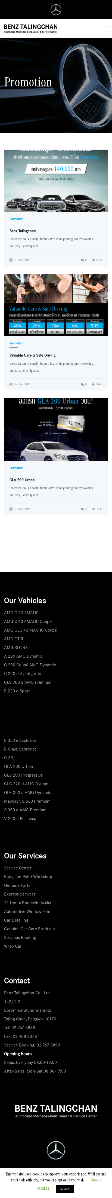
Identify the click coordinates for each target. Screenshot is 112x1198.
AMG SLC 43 (16, 647)
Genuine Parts (17, 885)
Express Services (20, 894)
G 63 (8, 757)
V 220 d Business (20, 818)
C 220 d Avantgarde (22, 673)
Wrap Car (12, 946)
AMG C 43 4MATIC (21, 612)
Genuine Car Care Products (29, 928)
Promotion (16, 219)
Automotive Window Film (27, 911)
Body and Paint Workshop (28, 876)
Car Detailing (16, 920)
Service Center (18, 868)
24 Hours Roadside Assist (27, 902)
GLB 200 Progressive (23, 775)
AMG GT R (13, 638)
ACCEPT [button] (64, 1189)
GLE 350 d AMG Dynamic (27, 792)
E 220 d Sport (17, 690)
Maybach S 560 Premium (27, 801)
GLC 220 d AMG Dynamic (28, 783)
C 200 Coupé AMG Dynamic (30, 664)
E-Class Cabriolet (20, 749)
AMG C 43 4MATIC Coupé (28, 621)
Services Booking (20, 937)
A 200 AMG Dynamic (23, 656)
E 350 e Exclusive (20, 740)
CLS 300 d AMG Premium (27, 682)
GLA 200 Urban (18, 766)
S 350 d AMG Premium (25, 809)
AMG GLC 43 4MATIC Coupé (30, 630)
